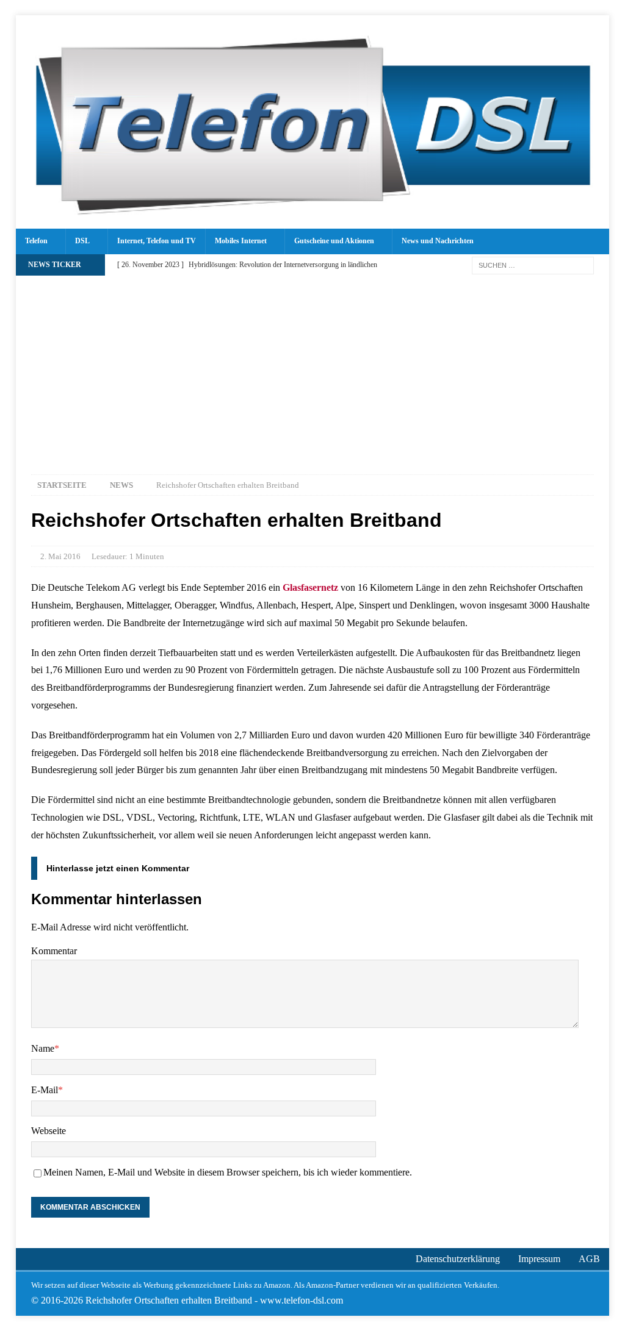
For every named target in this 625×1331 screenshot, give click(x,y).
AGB (589, 1259)
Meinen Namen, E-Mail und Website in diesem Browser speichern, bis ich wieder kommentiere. (227, 1172)
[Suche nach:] (533, 264)
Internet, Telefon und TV (156, 241)
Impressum (539, 1259)
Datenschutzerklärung (458, 1259)
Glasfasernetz (310, 587)
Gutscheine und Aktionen (334, 241)
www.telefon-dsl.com (301, 1300)
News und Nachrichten (438, 241)
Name (42, 1048)
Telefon (36, 241)
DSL (82, 241)
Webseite (48, 1131)
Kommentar (54, 951)
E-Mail (44, 1090)
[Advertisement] (313, 367)
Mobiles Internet (241, 241)
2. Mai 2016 (60, 556)
